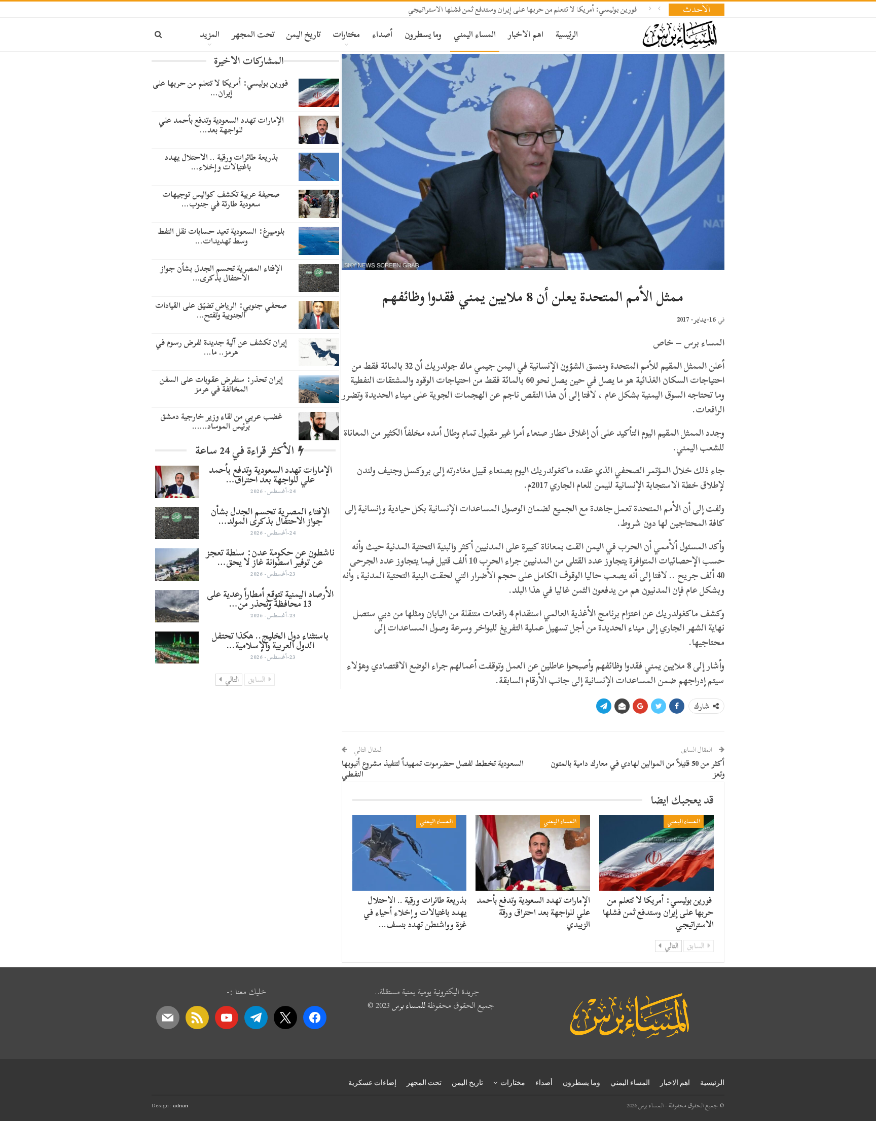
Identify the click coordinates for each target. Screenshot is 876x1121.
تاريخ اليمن (303, 34)
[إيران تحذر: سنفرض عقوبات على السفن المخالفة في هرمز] (319, 389)
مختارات (346, 34)
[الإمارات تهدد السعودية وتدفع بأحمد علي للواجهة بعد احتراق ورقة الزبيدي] (533, 853)
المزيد (210, 34)
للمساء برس (408, 1005)
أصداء (382, 34)
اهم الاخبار (525, 34)
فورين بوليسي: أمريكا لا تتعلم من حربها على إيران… (221, 88)
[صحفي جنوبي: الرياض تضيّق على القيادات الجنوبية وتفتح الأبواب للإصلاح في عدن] (319, 315)
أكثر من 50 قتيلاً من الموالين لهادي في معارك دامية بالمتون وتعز (637, 768)
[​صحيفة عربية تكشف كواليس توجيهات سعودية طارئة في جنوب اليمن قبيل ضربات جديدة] (319, 204)
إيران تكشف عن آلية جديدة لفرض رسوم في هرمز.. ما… (221, 347)
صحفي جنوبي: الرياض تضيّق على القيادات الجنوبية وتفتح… (221, 310)
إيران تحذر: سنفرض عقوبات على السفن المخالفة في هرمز (221, 384)
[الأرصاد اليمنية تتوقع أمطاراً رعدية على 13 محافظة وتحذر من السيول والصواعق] (177, 606)
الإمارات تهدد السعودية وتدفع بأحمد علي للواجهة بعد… (221, 125)
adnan (180, 1105)
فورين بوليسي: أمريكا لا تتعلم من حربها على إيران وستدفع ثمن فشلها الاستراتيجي (523, 9)
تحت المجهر (253, 34)
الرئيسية (567, 34)
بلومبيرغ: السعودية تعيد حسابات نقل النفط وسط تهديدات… (221, 236)
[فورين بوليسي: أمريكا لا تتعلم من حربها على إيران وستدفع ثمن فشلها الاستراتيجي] (656, 853)
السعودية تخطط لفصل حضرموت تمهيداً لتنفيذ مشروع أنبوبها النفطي (433, 768)
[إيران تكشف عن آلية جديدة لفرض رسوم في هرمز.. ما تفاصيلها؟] (319, 352)
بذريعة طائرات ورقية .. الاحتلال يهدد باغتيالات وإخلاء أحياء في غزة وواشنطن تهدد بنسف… (414, 912)
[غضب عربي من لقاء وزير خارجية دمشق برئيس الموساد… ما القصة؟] (319, 426)
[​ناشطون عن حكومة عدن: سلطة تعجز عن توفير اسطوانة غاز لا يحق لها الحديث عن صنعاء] (177, 564)
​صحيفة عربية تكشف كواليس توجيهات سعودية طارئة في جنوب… (221, 199)
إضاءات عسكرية (372, 1082)
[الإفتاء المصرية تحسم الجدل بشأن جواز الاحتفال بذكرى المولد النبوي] (319, 278)
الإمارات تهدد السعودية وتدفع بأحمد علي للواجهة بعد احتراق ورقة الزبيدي (533, 912)
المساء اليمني (475, 34)
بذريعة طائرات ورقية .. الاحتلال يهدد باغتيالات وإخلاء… (221, 162)
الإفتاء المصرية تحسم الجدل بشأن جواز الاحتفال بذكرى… (221, 273)
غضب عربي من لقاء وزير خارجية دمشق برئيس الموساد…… (221, 421)
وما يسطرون (423, 34)
